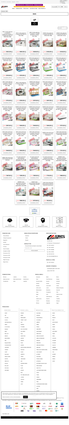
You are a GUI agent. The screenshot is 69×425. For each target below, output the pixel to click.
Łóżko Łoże (38, 287)
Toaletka (58, 298)
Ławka (57, 285)
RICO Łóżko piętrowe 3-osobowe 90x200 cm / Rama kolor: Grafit (21, 59)
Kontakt (17, 1)
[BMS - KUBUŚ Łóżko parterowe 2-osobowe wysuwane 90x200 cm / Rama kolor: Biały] (48, 117)
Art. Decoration (7, 326)
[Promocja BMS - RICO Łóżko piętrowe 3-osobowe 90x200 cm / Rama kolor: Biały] (45, 64)
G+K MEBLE (23, 326)
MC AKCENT (39, 319)
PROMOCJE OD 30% (38, 4)
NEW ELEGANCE (39, 365)
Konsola (47, 281)
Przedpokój (48, 292)
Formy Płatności (6, 244)
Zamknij (25, 396)
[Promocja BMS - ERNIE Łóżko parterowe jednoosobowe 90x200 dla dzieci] (5, 164)
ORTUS (38, 372)
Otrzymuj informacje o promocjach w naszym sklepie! (33, 245)
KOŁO (22, 372)
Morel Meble (39, 356)
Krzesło (47, 283)
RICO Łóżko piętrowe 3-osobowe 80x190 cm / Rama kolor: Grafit (34, 59)
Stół (37, 296)
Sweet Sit (54, 345)
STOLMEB (54, 340)
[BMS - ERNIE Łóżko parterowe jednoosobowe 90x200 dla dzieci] (7, 167)
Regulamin (13, 1)
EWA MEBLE (7, 370)
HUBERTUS (22, 354)
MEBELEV (38, 322)
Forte (21, 322)
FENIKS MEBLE (23, 317)
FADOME (22, 313)
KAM (21, 361)
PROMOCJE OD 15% (20, 4)
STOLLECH (54, 338)
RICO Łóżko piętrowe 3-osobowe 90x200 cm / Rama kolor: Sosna (7, 59)
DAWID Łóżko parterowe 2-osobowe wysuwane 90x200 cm (48, 134)
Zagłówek (48, 303)
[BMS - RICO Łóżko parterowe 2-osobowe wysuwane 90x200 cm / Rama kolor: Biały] (34, 142)
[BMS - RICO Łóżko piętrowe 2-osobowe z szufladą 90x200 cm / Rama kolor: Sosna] (48, 92)
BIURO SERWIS (7, 338)
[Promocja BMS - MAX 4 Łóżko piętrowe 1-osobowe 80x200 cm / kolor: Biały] (18, 40)
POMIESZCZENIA (19, 8)
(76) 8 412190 (51, 251)
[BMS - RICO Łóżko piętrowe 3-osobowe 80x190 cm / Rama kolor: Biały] (61, 67)
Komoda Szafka (39, 281)
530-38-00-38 (51, 254)
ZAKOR (53, 361)
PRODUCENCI (26, 8)
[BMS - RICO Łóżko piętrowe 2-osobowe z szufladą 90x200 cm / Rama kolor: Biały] (7, 117)
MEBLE (13, 8)
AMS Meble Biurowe (8, 322)
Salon (14, 281)
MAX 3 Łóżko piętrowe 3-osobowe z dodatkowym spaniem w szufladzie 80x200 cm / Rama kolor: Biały (7, 34)
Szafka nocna (38, 298)
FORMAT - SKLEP (24, 319)
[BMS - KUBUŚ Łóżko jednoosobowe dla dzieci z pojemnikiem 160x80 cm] (34, 192)
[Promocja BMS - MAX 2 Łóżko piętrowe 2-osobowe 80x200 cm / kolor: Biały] (18, 89)
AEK (5, 315)
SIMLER (53, 326)
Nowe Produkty (6, 248)
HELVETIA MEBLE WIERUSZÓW (26, 347)
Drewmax (6, 363)
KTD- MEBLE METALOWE (25, 374)
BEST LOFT (7, 333)
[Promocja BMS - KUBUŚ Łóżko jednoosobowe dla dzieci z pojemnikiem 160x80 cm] (31, 189)
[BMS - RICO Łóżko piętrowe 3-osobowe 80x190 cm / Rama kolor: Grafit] (34, 67)
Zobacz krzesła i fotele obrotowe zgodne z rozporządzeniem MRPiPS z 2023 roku (29, 6)
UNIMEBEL (54, 347)
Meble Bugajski (39, 331)
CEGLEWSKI (7, 347)
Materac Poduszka (59, 287)
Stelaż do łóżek (59, 294)
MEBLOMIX (38, 347)
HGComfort (22, 349)
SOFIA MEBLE (54, 331)
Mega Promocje (6, 259)
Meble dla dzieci (6, 279)
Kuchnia (57, 283)
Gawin (22, 333)
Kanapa (57, 279)
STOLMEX (54, 342)
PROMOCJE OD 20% (29, 4)
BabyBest (6, 329)
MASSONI (38, 315)
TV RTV (37, 300)
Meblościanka (38, 290)
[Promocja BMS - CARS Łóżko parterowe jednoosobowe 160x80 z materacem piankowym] (45, 189)
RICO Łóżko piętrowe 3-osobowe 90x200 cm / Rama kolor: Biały (48, 59)
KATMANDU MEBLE (24, 363)
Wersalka (48, 300)
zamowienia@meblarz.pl (53, 256)
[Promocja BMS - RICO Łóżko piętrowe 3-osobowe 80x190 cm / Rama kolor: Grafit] (31, 64)
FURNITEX (22, 324)
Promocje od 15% (6, 253)
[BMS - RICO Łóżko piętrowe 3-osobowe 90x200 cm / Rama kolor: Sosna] (7, 67)
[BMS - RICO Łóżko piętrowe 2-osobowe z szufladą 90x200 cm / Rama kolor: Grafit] (61, 92)
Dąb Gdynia (7, 354)
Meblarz (38, 326)
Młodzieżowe (26, 279)
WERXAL (53, 358)
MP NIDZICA (39, 361)
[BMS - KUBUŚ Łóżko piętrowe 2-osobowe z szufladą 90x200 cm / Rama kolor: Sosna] (34, 92)
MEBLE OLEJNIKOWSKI (40, 338)
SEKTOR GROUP (55, 322)
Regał (37, 294)
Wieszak (58, 300)
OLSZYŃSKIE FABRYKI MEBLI (41, 370)
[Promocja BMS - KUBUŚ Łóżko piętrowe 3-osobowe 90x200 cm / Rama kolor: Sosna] (59, 40)
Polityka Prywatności (7, 237)
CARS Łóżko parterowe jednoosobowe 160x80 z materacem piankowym (48, 184)
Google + (27, 240)
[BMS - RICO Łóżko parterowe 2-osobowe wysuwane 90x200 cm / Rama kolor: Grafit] (21, 142)
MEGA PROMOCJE (41, 8)
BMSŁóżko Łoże (34, 23)
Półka (37, 292)
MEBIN (38, 324)
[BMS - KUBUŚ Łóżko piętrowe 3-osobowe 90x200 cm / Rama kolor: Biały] (48, 43)
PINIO (37, 381)
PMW (37, 388)
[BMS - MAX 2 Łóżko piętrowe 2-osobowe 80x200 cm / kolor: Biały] (21, 92)
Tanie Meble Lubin (5, 413)
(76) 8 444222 (51, 245)
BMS (5, 340)
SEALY (53, 319)
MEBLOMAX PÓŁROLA (40, 345)
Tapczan (48, 298)
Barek (47, 276)
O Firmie (4, 246)
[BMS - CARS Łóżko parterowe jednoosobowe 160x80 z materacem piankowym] (48, 192)
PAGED (38, 374)
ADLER (6, 313)
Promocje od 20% (6, 255)
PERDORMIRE (39, 379)
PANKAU (38, 377)
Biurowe (4, 276)
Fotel (37, 279)
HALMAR (22, 345)
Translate (63, 3)
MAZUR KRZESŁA (39, 317)
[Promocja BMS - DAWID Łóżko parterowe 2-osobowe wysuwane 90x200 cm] (45, 139)
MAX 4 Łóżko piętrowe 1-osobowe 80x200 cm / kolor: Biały (21, 34)
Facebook (27, 235)
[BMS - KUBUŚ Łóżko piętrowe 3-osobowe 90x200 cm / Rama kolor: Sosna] (61, 43)
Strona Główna (8, 1)
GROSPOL (22, 340)
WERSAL (53, 356)
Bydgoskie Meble (8, 342)
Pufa (57, 292)
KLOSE (22, 365)
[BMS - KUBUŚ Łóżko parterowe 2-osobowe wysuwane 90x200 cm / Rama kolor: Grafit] (34, 117)
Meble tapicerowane (17, 279)
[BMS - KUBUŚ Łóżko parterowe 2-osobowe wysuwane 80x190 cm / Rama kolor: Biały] (61, 117)
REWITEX (53, 317)
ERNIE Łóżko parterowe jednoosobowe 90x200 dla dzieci (7, 159)
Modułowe (48, 290)
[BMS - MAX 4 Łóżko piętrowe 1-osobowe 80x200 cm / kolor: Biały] (21, 43)
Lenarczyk (22, 379)
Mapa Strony (5, 261)
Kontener (58, 281)
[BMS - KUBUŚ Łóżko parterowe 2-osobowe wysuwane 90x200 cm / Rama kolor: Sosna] (21, 117)
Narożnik (58, 290)
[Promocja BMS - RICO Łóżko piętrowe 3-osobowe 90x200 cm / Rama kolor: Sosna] (5, 64)
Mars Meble (39, 313)
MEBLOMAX (39, 342)
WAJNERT (54, 354)
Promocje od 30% (6, 257)
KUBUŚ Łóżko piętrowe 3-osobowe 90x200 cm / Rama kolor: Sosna (61, 34)
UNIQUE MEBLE (55, 349)
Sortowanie (62, 26)
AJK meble (6, 317)
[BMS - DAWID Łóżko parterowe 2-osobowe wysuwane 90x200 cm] (48, 142)
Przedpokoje (5, 281)
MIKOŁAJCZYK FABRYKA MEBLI (42, 349)
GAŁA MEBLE (23, 331)
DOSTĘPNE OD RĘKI (33, 8)
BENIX (6, 331)
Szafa (57, 296)
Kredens (37, 283)
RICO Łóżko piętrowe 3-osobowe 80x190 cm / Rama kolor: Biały (61, 59)
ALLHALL (6, 319)
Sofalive (53, 329)
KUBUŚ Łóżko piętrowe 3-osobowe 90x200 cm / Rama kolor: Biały (48, 34)
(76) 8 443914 (51, 247)
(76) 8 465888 (51, 249)
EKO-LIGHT (6, 365)
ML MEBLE (38, 354)
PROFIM (38, 390)
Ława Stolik (48, 285)
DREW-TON (7, 361)
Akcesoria (38, 276)
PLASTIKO (38, 386)
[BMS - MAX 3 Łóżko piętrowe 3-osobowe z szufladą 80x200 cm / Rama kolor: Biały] (34, 43)
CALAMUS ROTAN (8, 345)
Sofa (47, 294)
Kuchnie (24, 276)
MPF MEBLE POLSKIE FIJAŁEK (42, 363)
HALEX (22, 342)
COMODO (6, 349)
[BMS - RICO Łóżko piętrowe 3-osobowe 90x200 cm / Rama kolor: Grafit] (21, 67)
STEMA (53, 333)
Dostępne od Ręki (6, 251)
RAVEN (53, 313)
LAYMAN (22, 377)
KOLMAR (22, 370)
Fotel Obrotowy (49, 279)
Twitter (26, 237)
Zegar (57, 303)
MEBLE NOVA (39, 333)
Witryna (37, 303)
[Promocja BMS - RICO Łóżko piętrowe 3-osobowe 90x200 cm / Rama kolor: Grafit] (18, 64)
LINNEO (22, 381)
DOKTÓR (6, 358)
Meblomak (38, 340)
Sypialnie (25, 281)
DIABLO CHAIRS (7, 356)
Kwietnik (37, 285)
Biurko (57, 276)
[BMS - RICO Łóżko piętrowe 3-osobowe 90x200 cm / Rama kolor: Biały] (48, 67)
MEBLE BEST (39, 329)
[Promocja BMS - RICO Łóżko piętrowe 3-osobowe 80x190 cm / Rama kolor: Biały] (59, 64)
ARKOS (6, 324)
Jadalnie (15, 276)
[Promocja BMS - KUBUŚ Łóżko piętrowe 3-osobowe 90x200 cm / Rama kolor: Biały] (45, 40)
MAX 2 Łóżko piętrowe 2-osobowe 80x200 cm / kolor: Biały (21, 84)
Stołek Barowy (49, 296)
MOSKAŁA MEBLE (40, 358)
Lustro (47, 287)
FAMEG (22, 315)
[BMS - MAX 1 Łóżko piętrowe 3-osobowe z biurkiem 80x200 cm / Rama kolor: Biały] (7, 92)
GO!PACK (22, 338)
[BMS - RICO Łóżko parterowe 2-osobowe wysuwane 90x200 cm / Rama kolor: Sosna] (7, 142)
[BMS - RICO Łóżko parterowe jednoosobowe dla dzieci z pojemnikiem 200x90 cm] (61, 142)
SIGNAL (53, 324)
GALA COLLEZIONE (24, 329)
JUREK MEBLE (23, 358)
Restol (53, 315)
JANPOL (22, 356)
